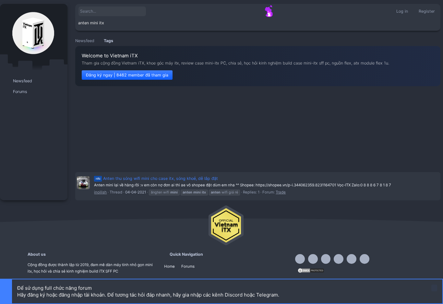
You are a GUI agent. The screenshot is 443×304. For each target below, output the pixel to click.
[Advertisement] (257, 129)
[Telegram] (326, 259)
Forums (188, 266)
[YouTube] (364, 259)
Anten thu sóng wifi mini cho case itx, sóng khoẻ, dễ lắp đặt (157, 178)
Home (169, 266)
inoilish (100, 192)
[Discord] (313, 259)
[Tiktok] (338, 259)
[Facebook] (300, 259)
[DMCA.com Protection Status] (310, 272)
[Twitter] (351, 259)
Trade (281, 192)
